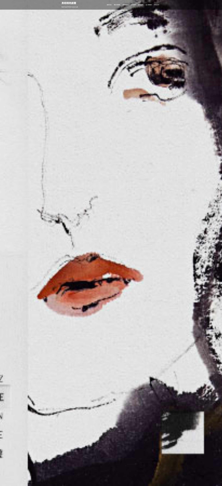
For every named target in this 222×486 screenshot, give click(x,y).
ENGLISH (156, 4)
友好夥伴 (133, 4)
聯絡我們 (140, 4)
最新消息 (109, 4)
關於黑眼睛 (117, 4)
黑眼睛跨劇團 (69, 3)
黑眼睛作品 (126, 4)
